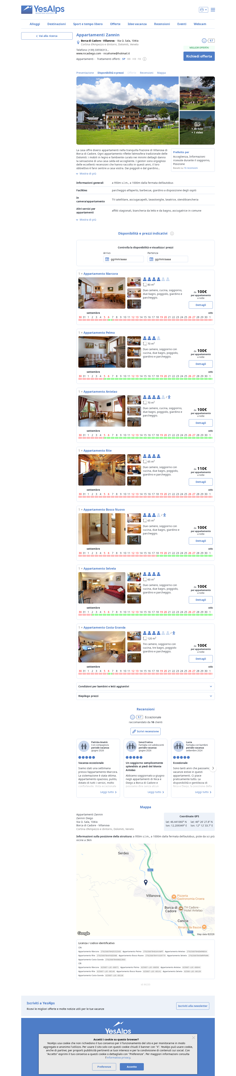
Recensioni (162, 24)
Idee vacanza (137, 24)
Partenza (153, 253)
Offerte (115, 24)
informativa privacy (118, 1057)
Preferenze (104, 1066)
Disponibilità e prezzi (111, 72)
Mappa (161, 72)
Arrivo (106, 253)
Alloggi (35, 24)
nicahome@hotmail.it (116, 53)
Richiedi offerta (199, 56)
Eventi (181, 24)
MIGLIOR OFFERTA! (199, 47)
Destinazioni (56, 24)
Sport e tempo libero (88, 24)
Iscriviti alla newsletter (193, 1006)
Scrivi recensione (148, 731)
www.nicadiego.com (88, 53)
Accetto (132, 1066)
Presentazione (85, 72)
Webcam (200, 24)
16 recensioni (191, 168)
